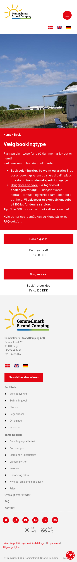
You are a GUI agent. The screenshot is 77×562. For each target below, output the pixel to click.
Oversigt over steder (17, 494)
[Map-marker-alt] (6, 520)
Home (7, 134)
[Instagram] (45, 520)
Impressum (53, 543)
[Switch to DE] (68, 27)
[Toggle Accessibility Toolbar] (70, 555)
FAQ (6, 221)
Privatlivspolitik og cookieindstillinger (24, 543)
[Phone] (16, 520)
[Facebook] (35, 520)
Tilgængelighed (11, 547)
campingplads (13, 434)
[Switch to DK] (50, 27)
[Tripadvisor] (55, 520)
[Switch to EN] (59, 27)
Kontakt (9, 507)
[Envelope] (25, 520)
